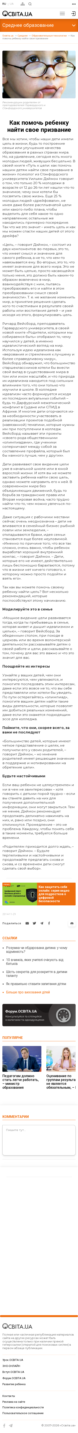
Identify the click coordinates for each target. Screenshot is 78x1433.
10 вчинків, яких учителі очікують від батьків (34, 962)
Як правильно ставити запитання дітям (36, 984)
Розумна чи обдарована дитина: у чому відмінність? (36, 950)
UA (12, 3)
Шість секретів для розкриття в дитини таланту (36, 974)
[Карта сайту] (23, 4)
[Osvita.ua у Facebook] (4, 1426)
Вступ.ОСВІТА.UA (13, 1372)
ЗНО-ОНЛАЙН (11, 1366)
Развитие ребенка (14, 1384)
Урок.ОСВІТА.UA (12, 1360)
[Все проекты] (74, 4)
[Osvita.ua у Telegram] (11, 1426)
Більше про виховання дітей (28, 992)
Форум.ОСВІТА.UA (14, 1378)
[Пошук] (30, 4)
